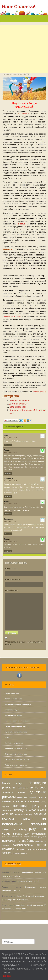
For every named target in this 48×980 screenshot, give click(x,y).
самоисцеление (23, 845)
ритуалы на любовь (18, 840)
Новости (8, 737)
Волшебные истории (13, 715)
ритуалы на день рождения (35, 836)
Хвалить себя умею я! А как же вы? (27, 411)
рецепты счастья (23, 814)
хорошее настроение (12, 316)
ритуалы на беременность (12, 836)
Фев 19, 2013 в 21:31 (10, 521)
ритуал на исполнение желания (24, 821)
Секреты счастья (12, 693)
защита (41, 797)
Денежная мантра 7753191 (28, 881)
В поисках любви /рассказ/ (16, 748)
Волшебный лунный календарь (18, 704)
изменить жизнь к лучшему (21, 801)
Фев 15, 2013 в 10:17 (10, 438)
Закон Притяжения (19, 400)
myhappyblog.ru (11, 965)
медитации (5, 806)
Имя (11, 568)
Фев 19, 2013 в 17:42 (10, 504)
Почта (12, 579)
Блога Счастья (39, 391)
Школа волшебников (13, 698)
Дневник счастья (18, 403)
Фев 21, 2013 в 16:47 (10, 541)
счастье (21, 223)
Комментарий (11, 590)
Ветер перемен (17, 406)
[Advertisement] (24, 59)
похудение (7, 810)
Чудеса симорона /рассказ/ (16, 753)
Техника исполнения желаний (17, 720)
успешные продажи (19, 853)
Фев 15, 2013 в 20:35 (10, 452)
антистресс (38, 787)
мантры (43, 802)
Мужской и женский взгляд (16, 731)
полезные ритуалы (29, 805)
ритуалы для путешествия (29, 833)
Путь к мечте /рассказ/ (14, 742)
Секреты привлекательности (17, 726)
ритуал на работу (14, 829)
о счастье (23, 113)
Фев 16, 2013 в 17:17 (10, 481)
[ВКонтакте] (19, 420)
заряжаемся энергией (26, 797)
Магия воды (12, 783)
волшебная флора (13, 792)
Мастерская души (12, 709)
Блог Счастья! (18, 6)
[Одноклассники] (25, 420)
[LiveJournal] (30, 420)
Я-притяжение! (22, 788)
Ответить (8, 445)
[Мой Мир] (27, 420)
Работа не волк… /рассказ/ (16, 764)
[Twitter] (22, 420)
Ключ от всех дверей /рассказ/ (17, 759)
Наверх (6, 975)
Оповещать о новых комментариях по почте (24, 643)
